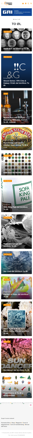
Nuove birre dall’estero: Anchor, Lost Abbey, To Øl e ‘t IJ (15, 145)
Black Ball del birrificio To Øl (16, 49)
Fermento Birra (5, 422)
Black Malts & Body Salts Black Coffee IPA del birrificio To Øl (16, 331)
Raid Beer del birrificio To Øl (15, 173)
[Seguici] (30, 405)
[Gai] (16, 12)
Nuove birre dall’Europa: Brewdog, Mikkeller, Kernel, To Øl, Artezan (15, 119)
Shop (13, 422)
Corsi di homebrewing (17, 424)
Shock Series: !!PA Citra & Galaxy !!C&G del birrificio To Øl (16, 83)
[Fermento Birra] (8, 3)
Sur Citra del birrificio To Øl (15, 271)
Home (15, 19)
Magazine (19, 422)
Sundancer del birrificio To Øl (16, 370)
